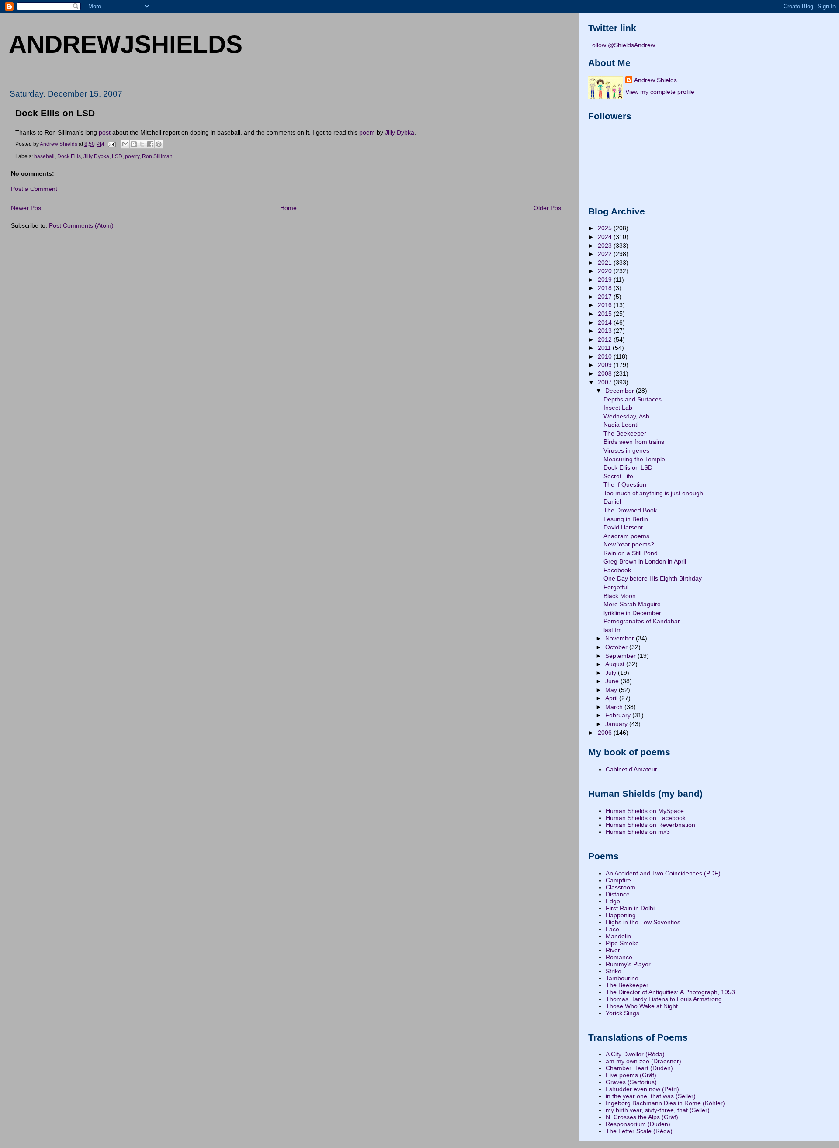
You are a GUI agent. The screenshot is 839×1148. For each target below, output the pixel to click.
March (614, 706)
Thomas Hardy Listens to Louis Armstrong (664, 999)
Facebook (617, 570)
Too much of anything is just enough (653, 493)
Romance (619, 957)
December (620, 390)
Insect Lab (617, 407)
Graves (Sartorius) (631, 1082)
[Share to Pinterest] (158, 144)
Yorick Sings (622, 1013)
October (617, 646)
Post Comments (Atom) (81, 225)
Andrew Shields (655, 79)
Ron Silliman (157, 156)
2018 (606, 287)
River (613, 950)
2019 (606, 279)
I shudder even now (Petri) (642, 1089)
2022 (606, 253)
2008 (606, 373)
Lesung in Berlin (625, 518)
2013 (606, 330)
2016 (606, 304)
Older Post (548, 207)
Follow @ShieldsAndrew (621, 44)
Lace (612, 929)
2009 (606, 364)
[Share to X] (142, 144)
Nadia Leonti (620, 424)
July (611, 672)
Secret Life (618, 476)
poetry (132, 156)
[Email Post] (111, 144)
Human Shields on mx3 (638, 831)
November (620, 638)
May (612, 689)
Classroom (620, 887)
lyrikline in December (632, 612)
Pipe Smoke (622, 943)
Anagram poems (626, 536)
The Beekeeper (624, 433)
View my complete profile (659, 91)
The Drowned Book (630, 510)
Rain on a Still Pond (630, 553)
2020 (606, 270)
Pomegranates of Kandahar (641, 621)
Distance (618, 894)
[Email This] (125, 144)
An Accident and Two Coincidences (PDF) (663, 873)
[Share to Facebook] (150, 144)
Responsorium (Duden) (638, 1123)
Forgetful (615, 587)
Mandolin (618, 936)
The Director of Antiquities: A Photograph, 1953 (670, 992)
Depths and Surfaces (632, 399)
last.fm (612, 629)
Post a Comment (34, 188)
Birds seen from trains (633, 441)
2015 (606, 313)
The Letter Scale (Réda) (639, 1130)
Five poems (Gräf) (631, 1075)
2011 (605, 347)
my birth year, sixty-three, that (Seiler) (658, 1110)
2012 (606, 339)
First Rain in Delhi (630, 908)
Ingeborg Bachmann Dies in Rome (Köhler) (665, 1103)
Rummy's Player (628, 964)
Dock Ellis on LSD (627, 467)
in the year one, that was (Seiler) (651, 1096)
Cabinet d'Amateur (631, 769)
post (105, 132)
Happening (621, 915)
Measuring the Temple (634, 459)
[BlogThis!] (133, 144)
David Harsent (623, 527)
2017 (606, 296)
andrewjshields (126, 44)
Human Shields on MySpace (645, 810)
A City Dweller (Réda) (635, 1054)
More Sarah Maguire (632, 604)
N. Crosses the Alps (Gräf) (642, 1116)
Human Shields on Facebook (646, 817)
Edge (613, 901)
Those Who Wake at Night (642, 1006)
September (621, 655)
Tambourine (622, 978)
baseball (44, 156)
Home (288, 207)
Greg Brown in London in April (644, 561)
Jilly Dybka (399, 132)
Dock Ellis (69, 156)
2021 (606, 262)
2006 (606, 732)
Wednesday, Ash (626, 416)
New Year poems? (628, 544)
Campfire (618, 880)
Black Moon (619, 595)
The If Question (624, 484)
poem (367, 132)
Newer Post (27, 207)
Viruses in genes (626, 450)
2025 (606, 228)
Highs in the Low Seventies (643, 922)
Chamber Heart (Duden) (639, 1068)
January (617, 723)
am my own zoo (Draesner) (643, 1061)
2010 (606, 356)
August (615, 663)
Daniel (612, 501)
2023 (606, 245)
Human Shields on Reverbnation (650, 824)
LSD (117, 156)
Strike (613, 971)
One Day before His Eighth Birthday (652, 578)
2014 (606, 322)
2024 (606, 236)
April (612, 698)
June (613, 681)
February (618, 715)
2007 (606, 382)
